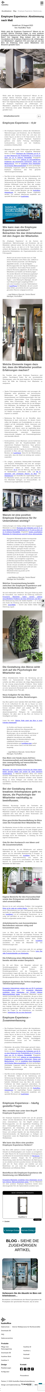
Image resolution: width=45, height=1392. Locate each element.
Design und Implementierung (10, 1385)
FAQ (2, 1334)
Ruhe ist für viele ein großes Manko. (15, 908)
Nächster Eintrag (27, 1230)
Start (6, 1320)
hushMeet (26, 855)
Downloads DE (6, 1330)
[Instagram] (25, 1369)
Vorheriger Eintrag (12, 1230)
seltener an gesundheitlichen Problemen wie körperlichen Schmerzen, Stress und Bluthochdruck (22, 1059)
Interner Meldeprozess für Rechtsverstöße (26, 1327)
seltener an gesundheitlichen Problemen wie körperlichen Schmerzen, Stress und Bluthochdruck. (22, 161)
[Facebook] (21, 1369)
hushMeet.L (9, 914)
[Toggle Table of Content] (37, 116)
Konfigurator (5, 1372)
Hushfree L (27, 1350)
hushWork (39, 940)
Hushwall (26, 1354)
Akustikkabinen (7, 11)
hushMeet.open (26, 743)
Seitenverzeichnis (7, 1338)
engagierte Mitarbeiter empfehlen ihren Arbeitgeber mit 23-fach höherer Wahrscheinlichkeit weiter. (22, 992)
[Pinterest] (32, 1369)
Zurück (7, 1221)
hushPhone (13, 286)
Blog (14, 11)
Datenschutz (5, 1327)
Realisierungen (6, 1368)
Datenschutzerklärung (27, 1381)
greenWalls (11, 605)
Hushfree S (22, 1217)
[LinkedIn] (28, 1369)
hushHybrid (17, 453)
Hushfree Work (6, 1356)
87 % (15, 469)
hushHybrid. (25, 196)
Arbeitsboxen (8, 475)
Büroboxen (36, 1156)
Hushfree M (27, 1347)
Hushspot (26, 1358)
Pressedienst (24, 1375)
